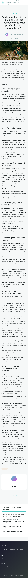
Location (8, 9)
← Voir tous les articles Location (10, 495)
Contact (3, 568)
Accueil (3, 9)
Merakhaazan (6, 546)
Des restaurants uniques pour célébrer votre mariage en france (13, 531)
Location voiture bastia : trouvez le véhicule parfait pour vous (12, 526)
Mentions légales (5, 566)
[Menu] (25, 2)
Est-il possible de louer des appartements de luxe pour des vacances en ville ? (13, 521)
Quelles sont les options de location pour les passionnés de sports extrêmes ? (13, 515)
